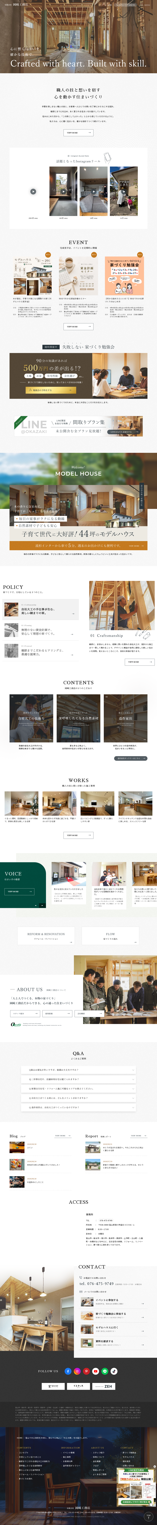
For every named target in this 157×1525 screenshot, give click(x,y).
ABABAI (96, 1516)
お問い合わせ (128, 1465)
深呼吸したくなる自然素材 (30, 1465)
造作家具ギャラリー (71, 1465)
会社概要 (97, 1461)
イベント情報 (69, 1452)
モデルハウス (128, 1457)
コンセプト (24, 1452)
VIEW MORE (72, 133)
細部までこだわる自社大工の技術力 (34, 1461)
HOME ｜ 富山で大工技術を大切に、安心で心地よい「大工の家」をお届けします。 (53, 1437)
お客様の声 (68, 1461)
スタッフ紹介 (98, 1452)
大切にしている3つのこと (30, 1457)
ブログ (96, 1465)
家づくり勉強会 (129, 1452)
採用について (98, 1457)
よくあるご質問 (99, 1474)
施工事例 (67, 1457)
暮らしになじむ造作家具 (29, 1470)
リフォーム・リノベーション (31, 1474)
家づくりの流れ (25, 1478)
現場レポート (98, 1470)
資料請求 (126, 1461)
